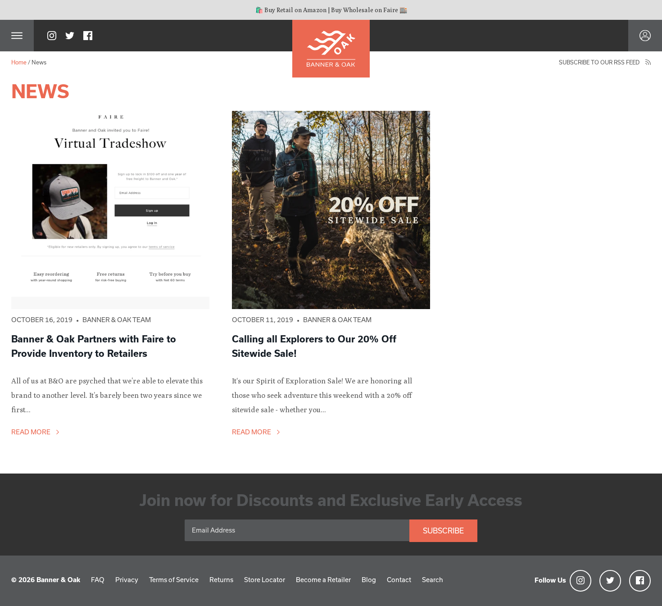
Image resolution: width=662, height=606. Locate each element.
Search (432, 579)
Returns (221, 579)
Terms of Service (174, 579)
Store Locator (264, 579)
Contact (399, 579)
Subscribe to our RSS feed (600, 62)
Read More (31, 432)
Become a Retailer (323, 579)
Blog (369, 579)
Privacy (126, 579)
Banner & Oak (58, 579)
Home (19, 62)
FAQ (97, 579)
